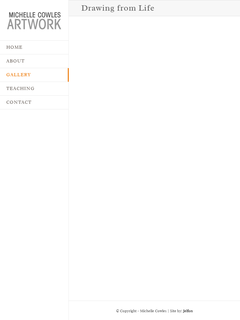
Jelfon (188, 310)
